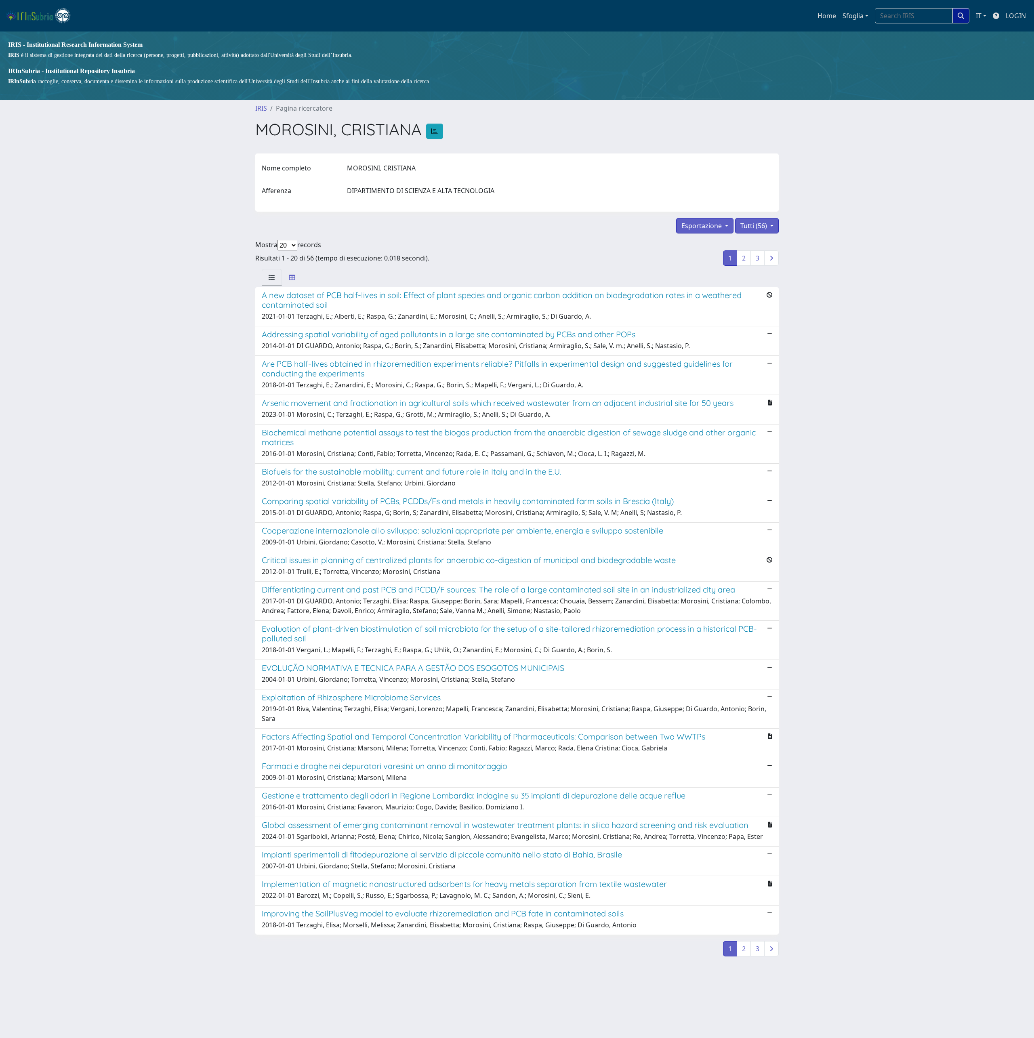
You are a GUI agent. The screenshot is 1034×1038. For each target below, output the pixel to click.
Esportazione (702, 225)
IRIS (261, 108)
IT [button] (978, 15)
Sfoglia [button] (853, 15)
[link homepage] (42, 15)
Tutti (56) (754, 225)
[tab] (272, 277)
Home (827, 15)
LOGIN (1016, 15)
